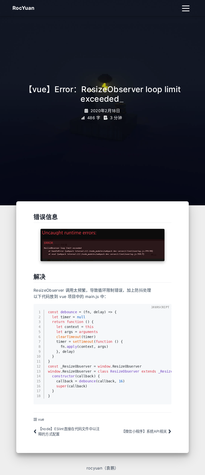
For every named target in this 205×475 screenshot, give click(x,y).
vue (41, 419)
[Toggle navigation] (185, 8)
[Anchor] (31, 217)
